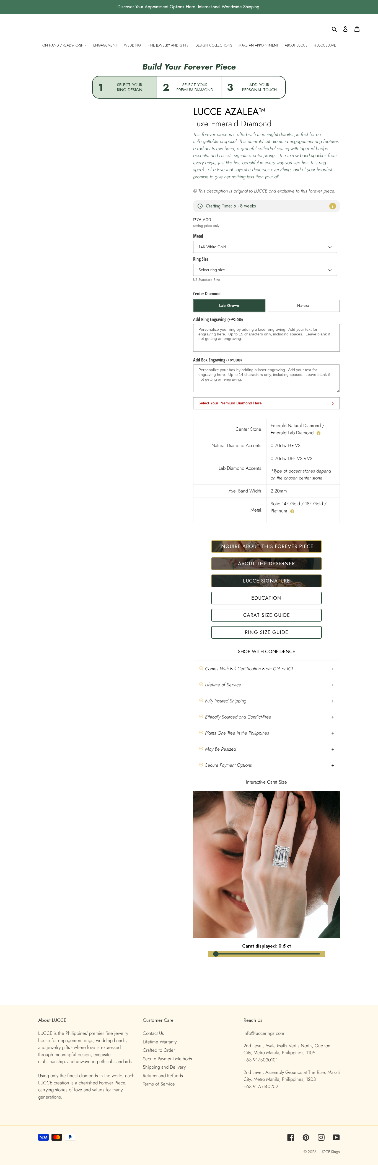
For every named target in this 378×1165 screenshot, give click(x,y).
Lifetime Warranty (160, 1041)
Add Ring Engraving (218, 319)
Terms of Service (159, 1084)
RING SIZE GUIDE (266, 632)
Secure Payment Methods (167, 1058)
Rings (335, 1151)
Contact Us (153, 1033)
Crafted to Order (159, 1050)
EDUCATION (266, 598)
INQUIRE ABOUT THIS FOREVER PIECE (266, 546)
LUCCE (325, 1151)
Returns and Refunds (163, 1075)
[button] (266, 669)
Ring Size (200, 259)
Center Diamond (207, 294)
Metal (198, 236)
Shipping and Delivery (164, 1067)
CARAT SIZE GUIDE (266, 615)
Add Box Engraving (217, 360)
